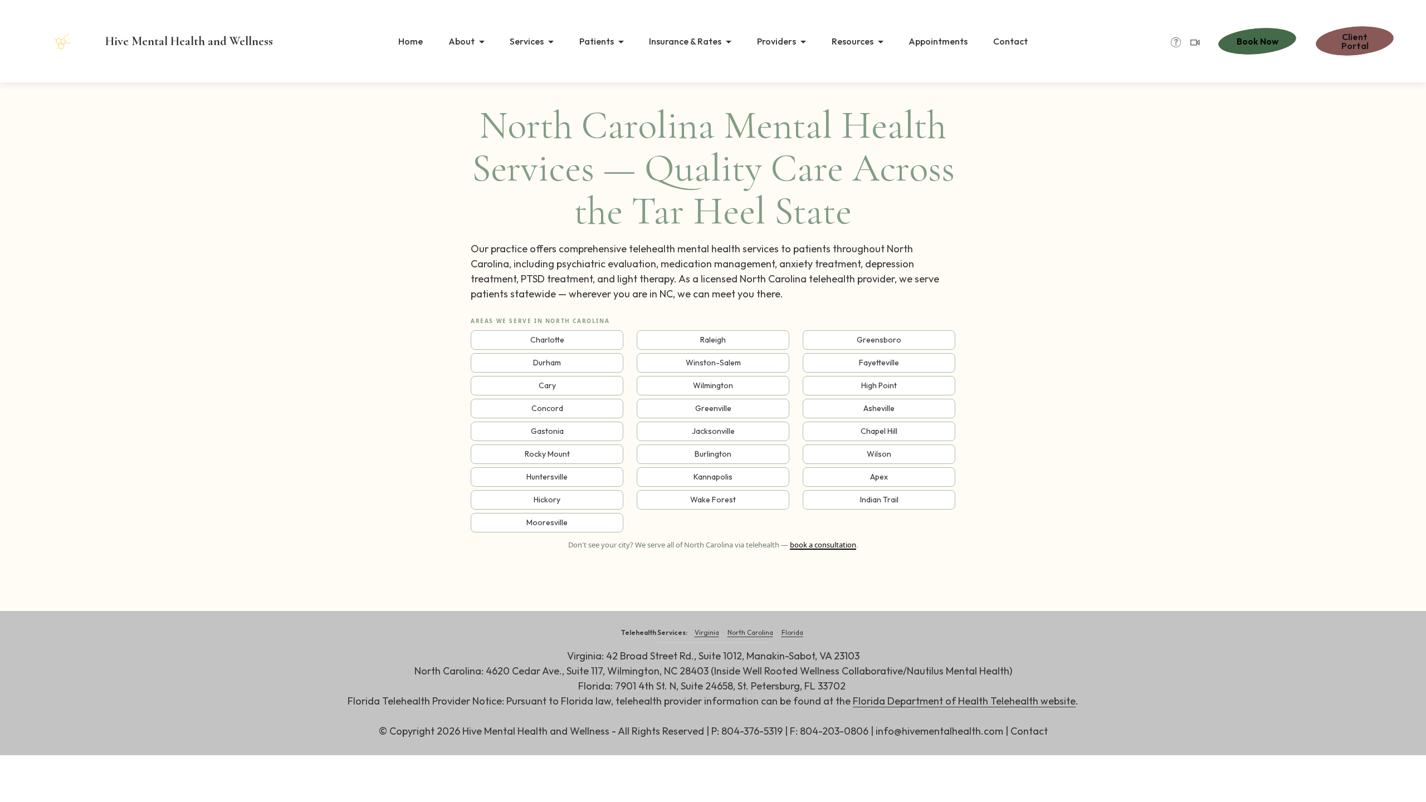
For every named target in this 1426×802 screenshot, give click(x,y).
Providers (776, 41)
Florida (792, 632)
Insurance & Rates (685, 41)
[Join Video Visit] (1194, 42)
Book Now (1257, 41)
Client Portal (1355, 41)
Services (527, 41)
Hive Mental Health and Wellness (189, 41)
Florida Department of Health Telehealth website (964, 701)
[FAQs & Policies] (1175, 42)
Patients (596, 41)
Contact (1010, 41)
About (461, 41)
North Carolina (750, 632)
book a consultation (823, 545)
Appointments (938, 41)
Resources (852, 41)
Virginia (707, 632)
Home (410, 41)
